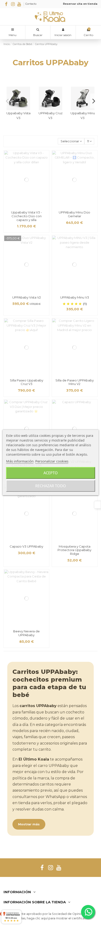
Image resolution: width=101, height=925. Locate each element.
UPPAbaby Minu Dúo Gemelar (74, 214)
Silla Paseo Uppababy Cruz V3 (26, 382)
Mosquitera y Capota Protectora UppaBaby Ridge (74, 550)
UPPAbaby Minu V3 (74, 297)
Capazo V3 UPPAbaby (26, 546)
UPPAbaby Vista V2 (26, 297)
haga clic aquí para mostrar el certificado (58, 918)
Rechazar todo (50, 485)
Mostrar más (29, 824)
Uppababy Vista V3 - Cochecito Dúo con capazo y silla (26, 215)
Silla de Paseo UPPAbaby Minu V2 (74, 382)
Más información (20, 461)
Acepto (50, 472)
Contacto (30, 3)
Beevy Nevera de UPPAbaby (26, 633)
